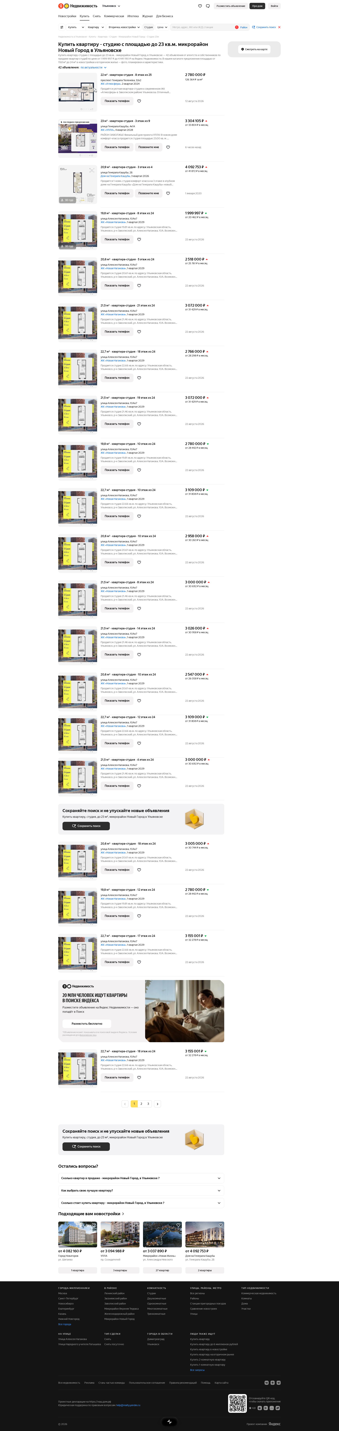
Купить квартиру (200, 1339)
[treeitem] (68, 16)
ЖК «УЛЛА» (107, 129)
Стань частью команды (112, 1382)
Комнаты (246, 1298)
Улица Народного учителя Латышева (79, 1344)
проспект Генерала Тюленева (118, 80)
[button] (208, 6)
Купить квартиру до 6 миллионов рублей (214, 1344)
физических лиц (88, 1035)
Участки (246, 1308)
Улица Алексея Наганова (72, 1339)
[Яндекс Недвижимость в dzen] (272, 1383)
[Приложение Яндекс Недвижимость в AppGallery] (272, 1407)
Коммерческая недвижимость (258, 1293)
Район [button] (243, 27)
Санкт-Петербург (68, 1298)
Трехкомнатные (156, 1313)
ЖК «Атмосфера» (111, 83)
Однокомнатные (156, 1303)
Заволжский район (115, 1303)
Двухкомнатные (156, 1298)
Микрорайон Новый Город (119, 1319)
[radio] (141, 1103)
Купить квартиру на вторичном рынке (212, 1354)
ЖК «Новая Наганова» (113, 222)
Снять (107, 1339)
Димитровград (155, 1339)
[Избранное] (200, 6)
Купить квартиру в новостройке (208, 1349)
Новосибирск (66, 1303)
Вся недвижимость (69, 1382)
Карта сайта (221, 1382)
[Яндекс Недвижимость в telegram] (278, 1383)
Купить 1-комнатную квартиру (207, 1364)
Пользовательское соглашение (147, 1382)
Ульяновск (153, 1344)
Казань (62, 1313)
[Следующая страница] (157, 1103)
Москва (62, 1293)
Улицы (194, 1313)
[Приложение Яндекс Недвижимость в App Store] (260, 1407)
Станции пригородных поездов (208, 1303)
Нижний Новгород (68, 1319)
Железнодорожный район (119, 1313)
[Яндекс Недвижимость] (77, 6)
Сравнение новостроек (203, 1308)
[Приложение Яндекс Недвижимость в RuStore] (278, 1407)
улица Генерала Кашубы (115, 126)
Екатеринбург (66, 1308)
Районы (194, 1298)
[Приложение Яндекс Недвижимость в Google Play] (266, 1407)
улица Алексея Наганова (115, 218)
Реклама (89, 1382)
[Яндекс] (274, 1424)
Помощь (205, 1382)
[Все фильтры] (61, 27)
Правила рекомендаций (183, 1382)
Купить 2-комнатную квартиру (208, 1359)
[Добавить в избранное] (139, 101)
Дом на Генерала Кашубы (115, 176)
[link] (274, 6)
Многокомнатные (157, 1308)
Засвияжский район (115, 1298)
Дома (244, 1303)
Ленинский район (114, 1293)
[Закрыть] (279, 27)
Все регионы (197, 1293)
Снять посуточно (114, 1344)
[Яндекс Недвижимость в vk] (266, 1383)
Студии (151, 1293)
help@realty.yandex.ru (128, 1405)
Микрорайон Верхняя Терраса (121, 1308)
